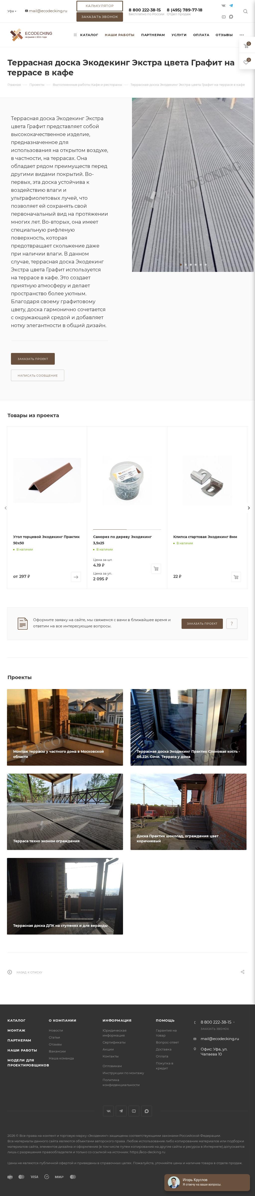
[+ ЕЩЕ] (242, 34)
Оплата (162, 1056)
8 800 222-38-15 (146, 12)
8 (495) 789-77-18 (184, 12)
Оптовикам (112, 1066)
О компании (62, 1020)
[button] (180, 264)
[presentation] (6, 508)
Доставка (164, 1049)
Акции (108, 1049)
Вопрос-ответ (167, 1042)
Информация (117, 1020)
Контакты (111, 1056)
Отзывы (55, 1044)
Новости (56, 1030)
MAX (231, 16)
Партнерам (19, 1040)
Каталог (16, 1020)
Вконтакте (108, 1111)
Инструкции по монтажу (123, 1073)
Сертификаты (114, 1042)
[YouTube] (224, 16)
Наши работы (22, 1050)
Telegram (121, 1111)
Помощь (165, 1020)
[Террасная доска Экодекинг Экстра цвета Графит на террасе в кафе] (193, 185)
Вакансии (57, 1051)
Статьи (54, 1037)
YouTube (133, 1111)
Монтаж (16, 1030)
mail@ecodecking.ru (48, 10)
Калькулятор (100, 6)
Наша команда (61, 1058)
